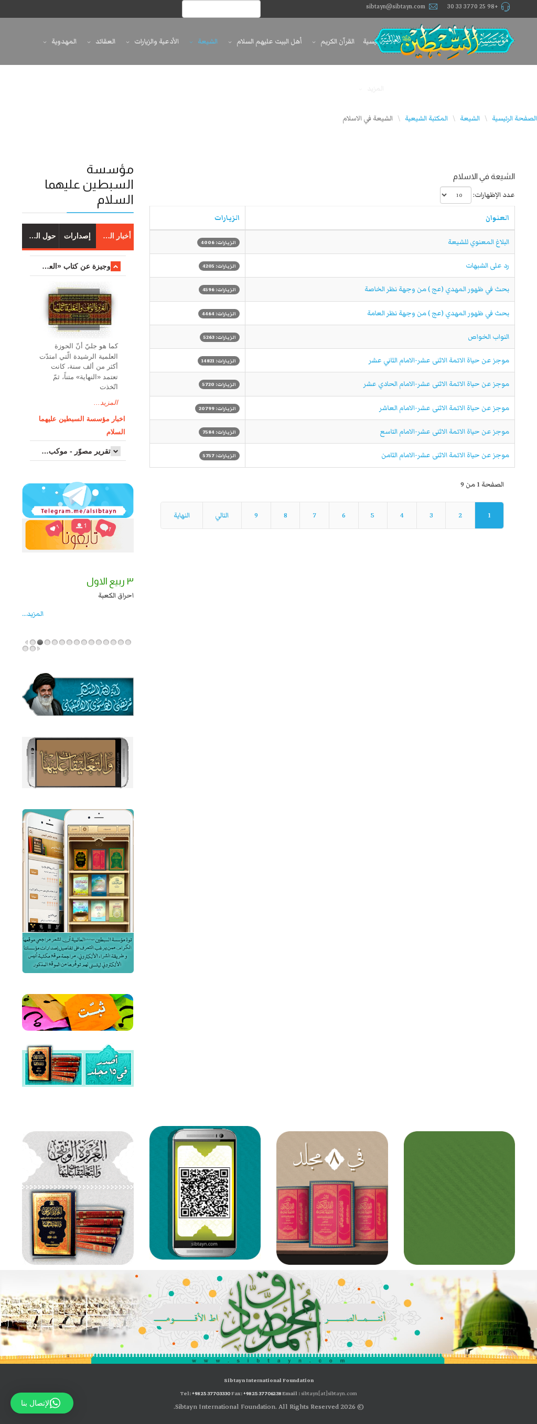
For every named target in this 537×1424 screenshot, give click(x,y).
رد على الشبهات (487, 265)
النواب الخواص (488, 337)
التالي (222, 515)
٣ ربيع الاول (110, 581)
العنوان (497, 218)
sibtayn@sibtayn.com (395, 7)
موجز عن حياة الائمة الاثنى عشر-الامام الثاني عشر (439, 360)
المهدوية (64, 41)
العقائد (105, 41)
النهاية (182, 515)
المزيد (375, 88)
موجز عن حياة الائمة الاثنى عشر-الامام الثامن (445, 455)
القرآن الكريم (337, 41)
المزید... (33, 614)
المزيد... (106, 402)
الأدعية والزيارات (156, 41)
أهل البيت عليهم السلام (269, 41)
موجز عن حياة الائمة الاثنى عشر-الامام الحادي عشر (436, 384)
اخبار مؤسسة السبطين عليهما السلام (82, 425)
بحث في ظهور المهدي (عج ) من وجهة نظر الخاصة (436, 289)
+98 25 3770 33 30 (472, 7)
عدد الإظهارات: (494, 195)
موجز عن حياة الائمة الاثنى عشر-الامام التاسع (444, 431)
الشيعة (208, 41)
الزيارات (227, 218)
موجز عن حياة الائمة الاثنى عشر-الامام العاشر (444, 408)
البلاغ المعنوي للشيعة (478, 242)
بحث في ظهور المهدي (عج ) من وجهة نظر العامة (438, 313)
